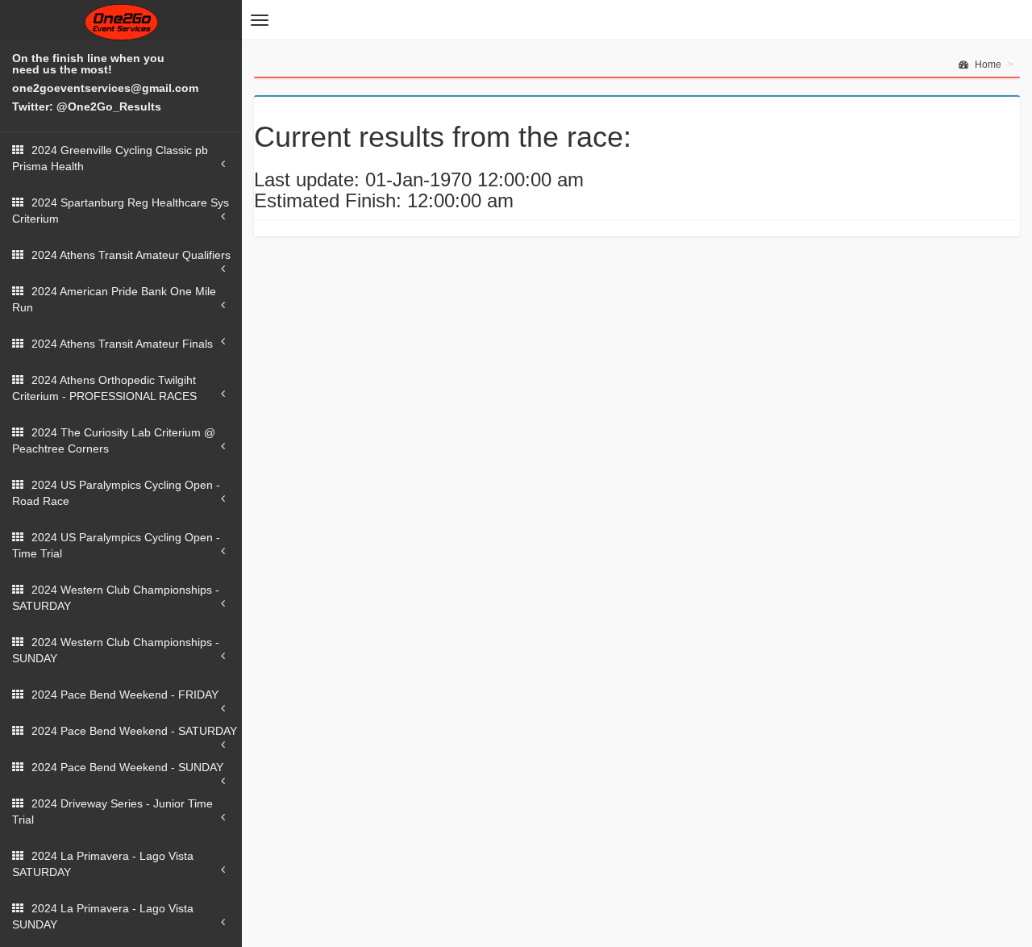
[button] (259, 20)
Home (986, 64)
